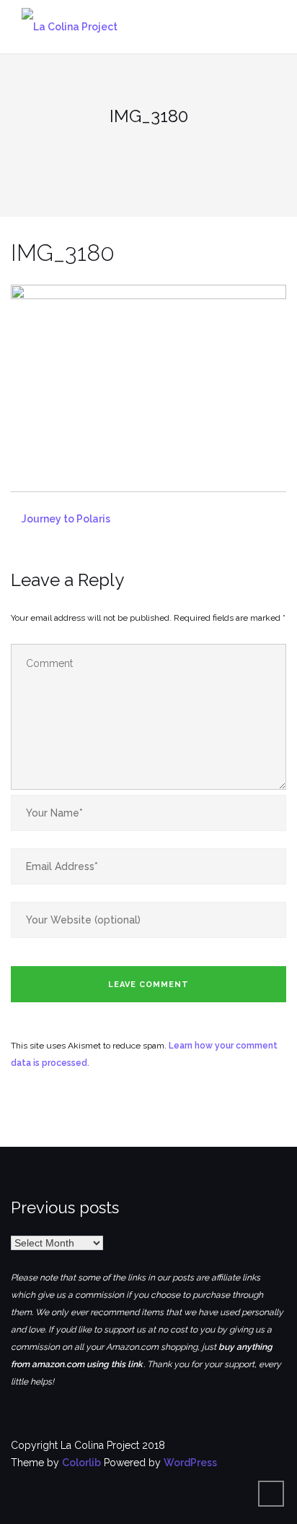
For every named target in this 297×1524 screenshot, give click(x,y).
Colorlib (81, 1462)
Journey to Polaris (66, 519)
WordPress (190, 1462)
